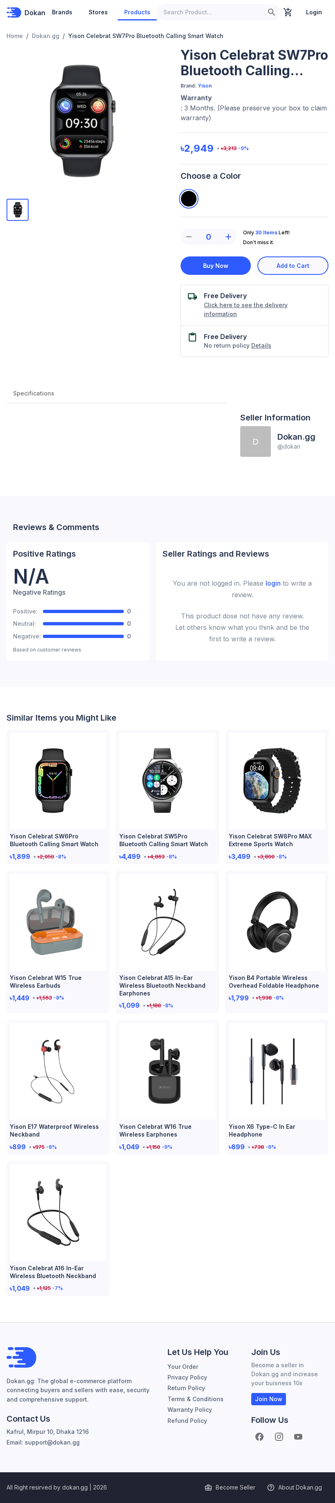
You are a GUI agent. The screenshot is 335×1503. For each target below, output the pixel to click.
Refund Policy (187, 1420)
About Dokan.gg (300, 1487)
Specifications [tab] (33, 393)
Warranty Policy (190, 1409)
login (273, 583)
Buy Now (215, 265)
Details (261, 345)
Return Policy (186, 1387)
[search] (272, 12)
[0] (288, 12)
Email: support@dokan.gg (43, 1442)
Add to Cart (293, 265)
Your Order (183, 1366)
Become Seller (235, 1487)
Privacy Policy (187, 1377)
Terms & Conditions (195, 1398)
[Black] (189, 199)
